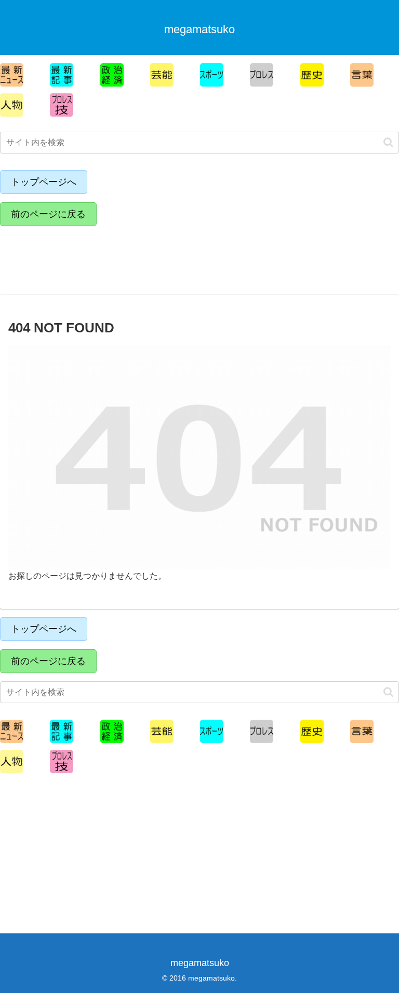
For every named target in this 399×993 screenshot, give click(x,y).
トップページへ (43, 182)
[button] (388, 142)
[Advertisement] (91, 257)
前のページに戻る (48, 214)
